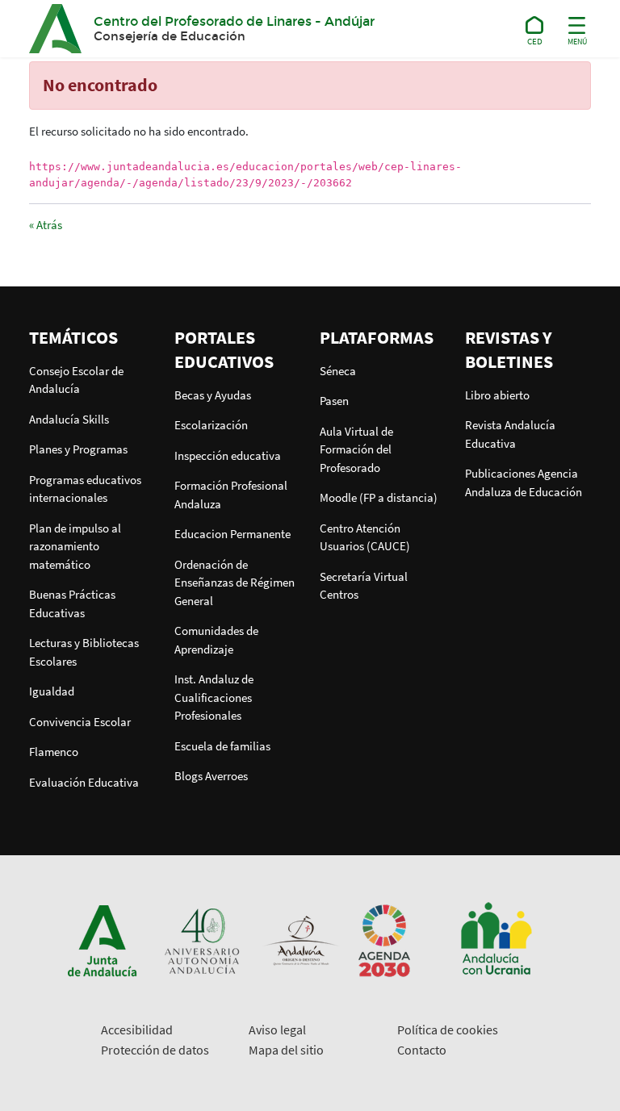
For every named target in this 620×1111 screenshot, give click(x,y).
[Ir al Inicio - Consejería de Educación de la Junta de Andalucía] (534, 28)
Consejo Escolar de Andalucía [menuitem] (76, 380)
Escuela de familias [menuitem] (222, 746)
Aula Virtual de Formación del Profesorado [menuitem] (356, 449)
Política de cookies (447, 1029)
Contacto (421, 1050)
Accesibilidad (137, 1029)
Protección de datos (155, 1050)
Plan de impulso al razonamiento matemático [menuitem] (75, 546)
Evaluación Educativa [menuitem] (84, 782)
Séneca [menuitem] (338, 370)
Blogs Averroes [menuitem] (211, 775)
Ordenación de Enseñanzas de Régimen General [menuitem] (234, 582)
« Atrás (45, 224)
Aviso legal (277, 1029)
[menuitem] (92, 337)
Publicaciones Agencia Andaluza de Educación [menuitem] (523, 482)
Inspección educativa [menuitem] (227, 455)
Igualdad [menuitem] (51, 691)
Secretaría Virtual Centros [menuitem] (364, 586)
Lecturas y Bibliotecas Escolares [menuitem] (84, 652)
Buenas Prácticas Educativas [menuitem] (72, 603)
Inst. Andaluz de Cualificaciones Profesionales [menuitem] (213, 697)
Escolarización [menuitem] (211, 424)
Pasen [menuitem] (334, 400)
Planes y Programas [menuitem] (78, 449)
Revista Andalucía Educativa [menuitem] (510, 434)
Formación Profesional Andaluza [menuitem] (230, 495)
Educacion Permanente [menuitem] (232, 533)
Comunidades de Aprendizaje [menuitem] (216, 640)
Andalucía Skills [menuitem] (69, 419)
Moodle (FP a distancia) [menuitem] (379, 497)
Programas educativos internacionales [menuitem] (85, 489)
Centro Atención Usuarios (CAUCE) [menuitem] (365, 537)
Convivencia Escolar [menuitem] (80, 721)
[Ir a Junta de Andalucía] (102, 939)
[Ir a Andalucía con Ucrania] (495, 939)
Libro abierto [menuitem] (497, 395)
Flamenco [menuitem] (53, 751)
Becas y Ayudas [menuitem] (212, 395)
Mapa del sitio (286, 1050)
